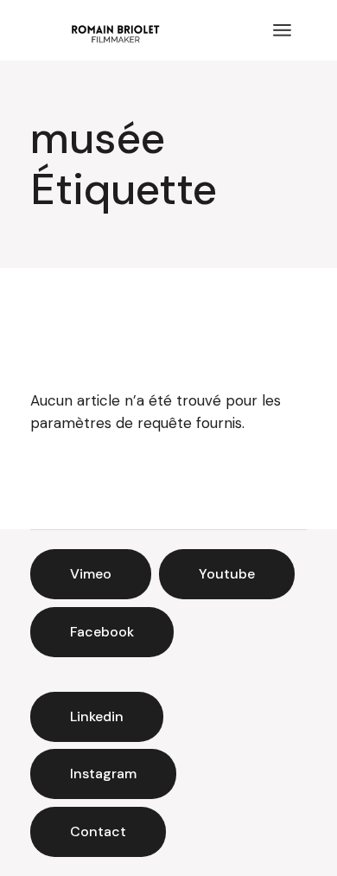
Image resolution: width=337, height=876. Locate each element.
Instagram (103, 773)
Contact (98, 831)
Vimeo (90, 574)
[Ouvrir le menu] (282, 30)
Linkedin (97, 716)
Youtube (227, 574)
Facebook (102, 632)
